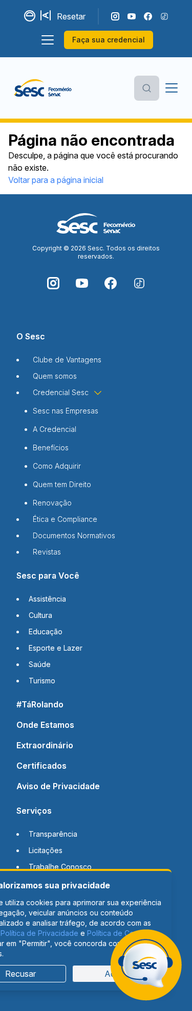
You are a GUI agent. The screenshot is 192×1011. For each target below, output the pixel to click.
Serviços (34, 811)
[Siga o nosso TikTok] (164, 16)
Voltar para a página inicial (55, 180)
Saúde (40, 664)
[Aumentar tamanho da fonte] (46, 16)
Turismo (42, 680)
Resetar (71, 16)
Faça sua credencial (108, 39)
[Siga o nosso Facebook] (148, 16)
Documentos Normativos (74, 535)
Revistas (47, 551)
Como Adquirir (57, 466)
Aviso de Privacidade (58, 786)
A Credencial (54, 429)
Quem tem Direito (62, 484)
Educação (45, 631)
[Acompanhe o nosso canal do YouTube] (131, 16)
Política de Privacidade (39, 933)
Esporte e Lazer (55, 648)
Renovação (52, 502)
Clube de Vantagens (67, 359)
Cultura (40, 615)
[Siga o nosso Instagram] (115, 16)
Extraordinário (44, 745)
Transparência (53, 834)
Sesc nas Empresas (65, 410)
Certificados (41, 766)
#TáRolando (39, 704)
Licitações (45, 850)
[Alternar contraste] (30, 16)
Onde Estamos (45, 725)
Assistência (47, 598)
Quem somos (55, 376)
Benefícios (51, 447)
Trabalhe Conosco (60, 866)
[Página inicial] (42, 87)
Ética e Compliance (65, 519)
